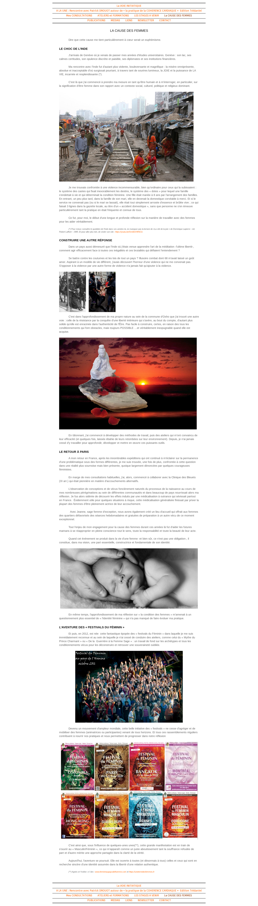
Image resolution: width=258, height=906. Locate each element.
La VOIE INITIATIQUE (129, 5)
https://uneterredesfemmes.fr (141, 872)
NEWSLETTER (146, 20)
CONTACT (165, 20)
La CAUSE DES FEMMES (178, 15)
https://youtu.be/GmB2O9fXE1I (128, 232)
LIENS (128, 20)
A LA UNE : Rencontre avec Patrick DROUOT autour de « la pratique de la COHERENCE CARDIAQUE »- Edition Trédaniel (129, 10)
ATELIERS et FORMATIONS (113, 15)
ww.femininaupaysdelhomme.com (111, 872)
